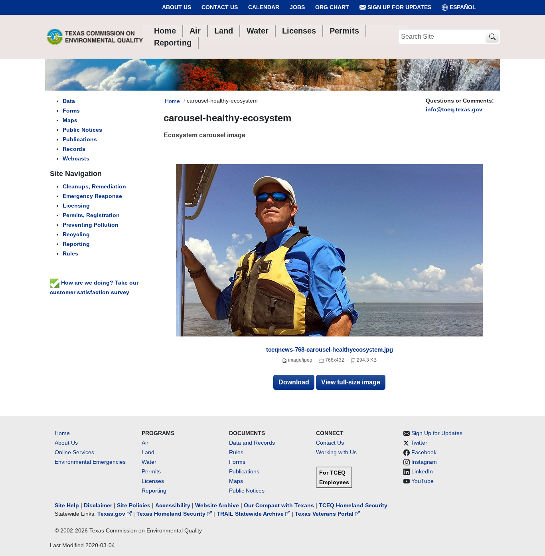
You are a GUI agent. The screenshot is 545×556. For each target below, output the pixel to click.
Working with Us (336, 452)
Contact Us (219, 7)
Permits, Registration (91, 215)
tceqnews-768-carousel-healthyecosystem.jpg (329, 349)
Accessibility (173, 505)
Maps (70, 120)
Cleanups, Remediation (94, 186)
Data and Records (252, 442)
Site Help (67, 505)
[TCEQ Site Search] (492, 37)
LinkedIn (422, 471)
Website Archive (217, 505)
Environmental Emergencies (90, 462)
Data (69, 101)
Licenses (153, 481)
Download (293, 382)
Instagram (424, 462)
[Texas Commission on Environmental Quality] (95, 37)
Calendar (263, 7)
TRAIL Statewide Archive (251, 513)
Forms (71, 110)
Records (74, 149)
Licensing (76, 205)
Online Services (74, 452)
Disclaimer (98, 505)
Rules (70, 253)
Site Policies (133, 505)
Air (145, 442)
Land (148, 452)
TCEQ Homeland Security (353, 505)
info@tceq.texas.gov (454, 109)
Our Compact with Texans (279, 505)
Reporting (76, 244)
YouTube (422, 481)
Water (149, 462)
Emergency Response (92, 196)
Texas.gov (112, 513)
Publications (80, 139)
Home (172, 101)
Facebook (423, 452)
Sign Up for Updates (398, 7)
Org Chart (332, 7)
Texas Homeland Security (171, 513)
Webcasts (76, 158)
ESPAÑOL (463, 7)
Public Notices (82, 130)
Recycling (76, 234)
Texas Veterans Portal (325, 513)
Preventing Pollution (90, 225)
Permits (151, 471)
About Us (176, 7)
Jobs (297, 7)
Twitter (419, 442)
